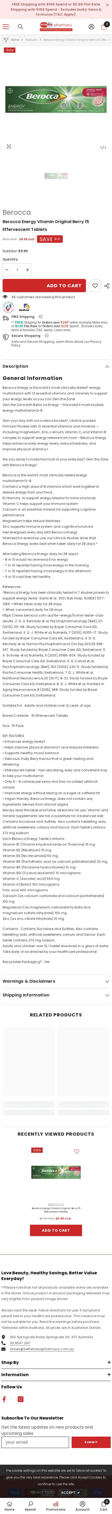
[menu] (6, 27)
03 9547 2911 (20, 1343)
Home (15, 40)
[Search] (20, 27)
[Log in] (91, 26)
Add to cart (64, 285)
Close (107, 5)
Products (31, 40)
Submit (91, 1442)
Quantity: (10, 259)
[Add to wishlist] (77, 1151)
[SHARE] (105, 286)
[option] (56, 99)
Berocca (17, 212)
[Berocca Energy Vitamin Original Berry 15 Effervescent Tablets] (56, 1172)
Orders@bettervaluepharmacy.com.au (42, 1349)
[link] (95, 285)
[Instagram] (20, 1399)
